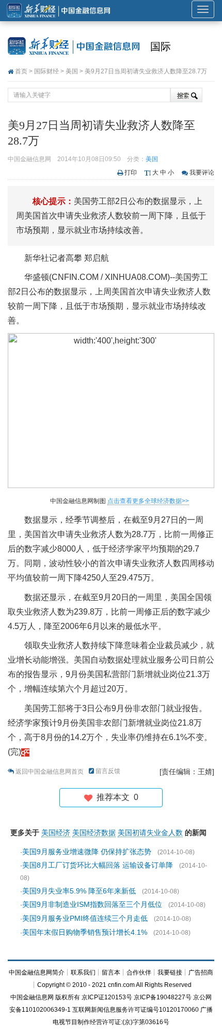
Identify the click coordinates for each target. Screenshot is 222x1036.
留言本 (111, 972)
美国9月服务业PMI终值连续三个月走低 (85, 918)
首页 (21, 71)
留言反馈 (108, 771)
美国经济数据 (94, 832)
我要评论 (201, 172)
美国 (72, 71)
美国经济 (55, 832)
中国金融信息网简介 (37, 972)
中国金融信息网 (32, 997)
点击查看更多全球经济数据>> (148, 501)
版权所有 (67, 997)
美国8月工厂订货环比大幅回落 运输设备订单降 (97, 865)
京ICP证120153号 (107, 997)
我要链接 (169, 972)
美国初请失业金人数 (150, 832)
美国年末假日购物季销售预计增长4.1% (84, 932)
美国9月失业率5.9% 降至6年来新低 (79, 891)
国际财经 (46, 71)
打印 (130, 172)
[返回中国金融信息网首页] (25, 751)
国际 (160, 46)
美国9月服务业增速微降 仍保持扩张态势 (86, 851)
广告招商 (200, 972)
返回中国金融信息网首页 (49, 771)
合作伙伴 (138, 972)
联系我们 (83, 972)
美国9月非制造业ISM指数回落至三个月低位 (92, 904)
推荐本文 (115, 797)
